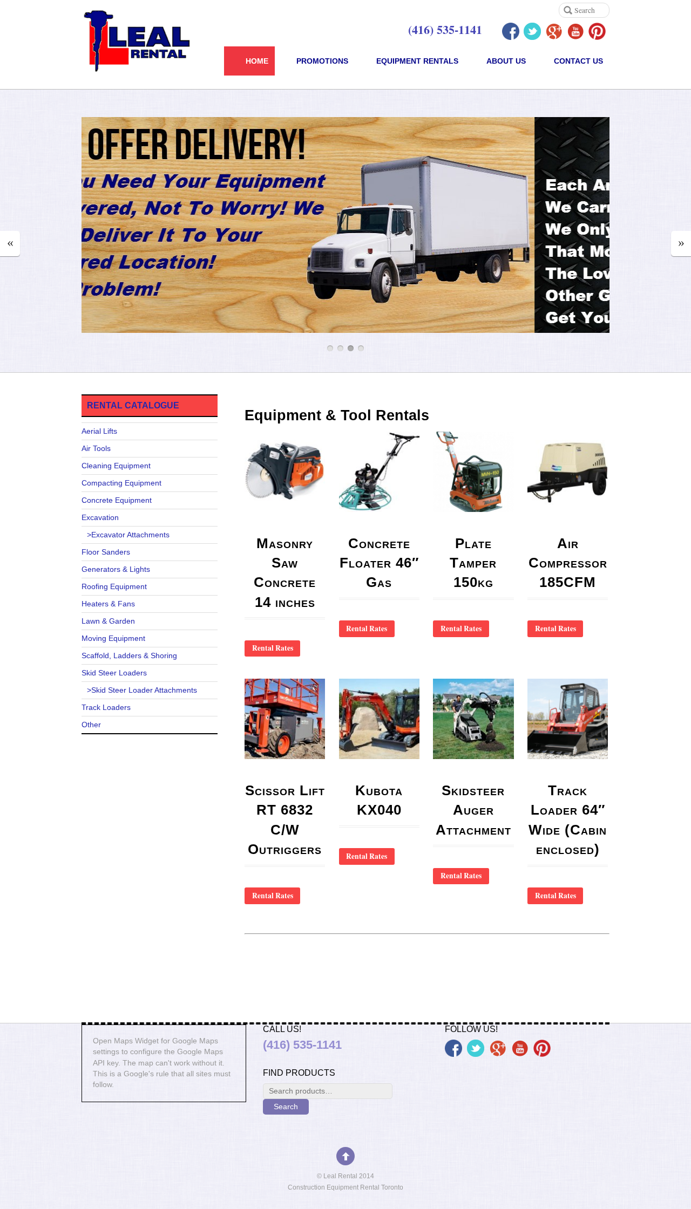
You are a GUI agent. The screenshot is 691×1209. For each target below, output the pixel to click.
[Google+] (554, 31)
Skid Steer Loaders (114, 673)
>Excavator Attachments (128, 535)
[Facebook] (510, 31)
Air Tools (96, 449)
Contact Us (578, 61)
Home (257, 61)
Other (91, 725)
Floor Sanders (106, 552)
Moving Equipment (113, 638)
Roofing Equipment (114, 587)
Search (286, 1107)
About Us (506, 61)
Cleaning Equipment (116, 466)
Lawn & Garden (108, 621)
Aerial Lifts (99, 431)
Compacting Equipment (121, 483)
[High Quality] (401, 326)
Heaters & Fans (108, 604)
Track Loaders (106, 707)
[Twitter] (532, 31)
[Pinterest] (597, 31)
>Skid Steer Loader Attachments (142, 690)
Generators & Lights (116, 569)
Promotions (322, 61)
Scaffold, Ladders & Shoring (129, 656)
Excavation (100, 518)
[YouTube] (575, 31)
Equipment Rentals (417, 61)
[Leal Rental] (142, 61)
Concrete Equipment (117, 500)
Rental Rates (272, 648)
